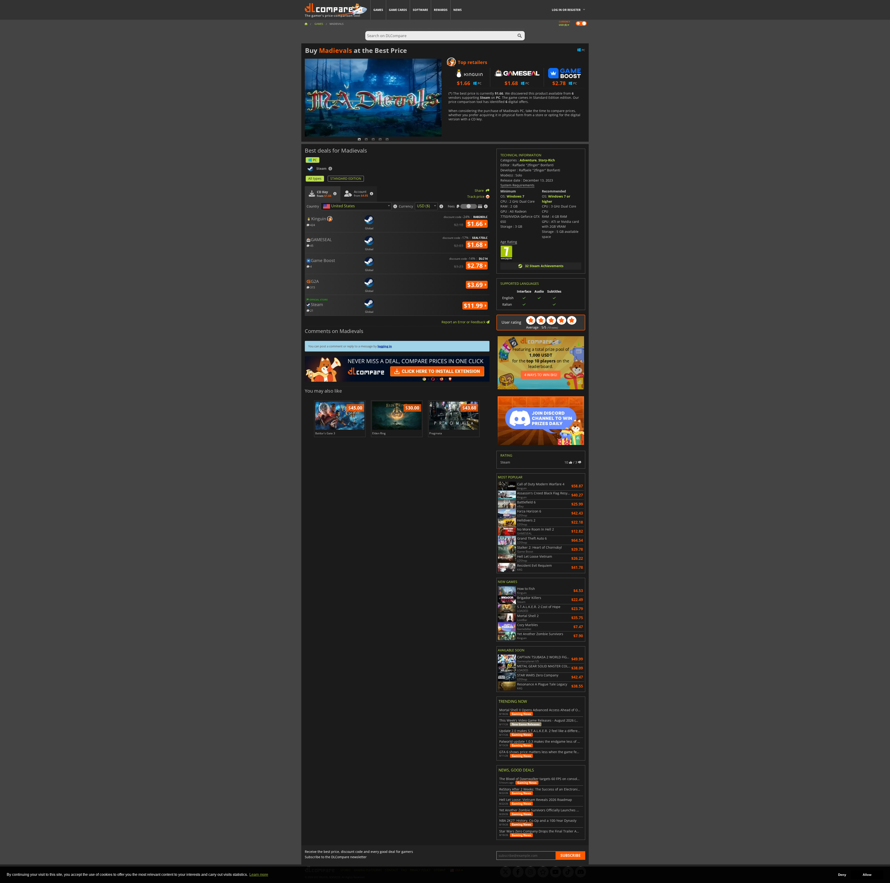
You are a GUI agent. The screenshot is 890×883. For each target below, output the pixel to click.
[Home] (306, 24)
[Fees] (468, 206)
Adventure (528, 160)
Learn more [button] (258, 875)
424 (312, 225)
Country (313, 206)
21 (311, 310)
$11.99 (474, 306)
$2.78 (475, 265)
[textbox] (340, 206)
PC (315, 160)
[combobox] (356, 206)
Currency (406, 206)
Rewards (441, 10)
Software (420, 10)
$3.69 (475, 285)
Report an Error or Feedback (464, 322)
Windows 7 (515, 196)
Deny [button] (842, 875)
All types (314, 178)
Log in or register (566, 10)
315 (312, 287)
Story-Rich (546, 160)
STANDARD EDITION (345, 178)
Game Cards (398, 10)
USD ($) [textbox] (423, 205)
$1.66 (475, 224)
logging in (385, 346)
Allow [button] (867, 875)
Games (378, 10)
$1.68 (475, 245)
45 (311, 245)
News (457, 10)
